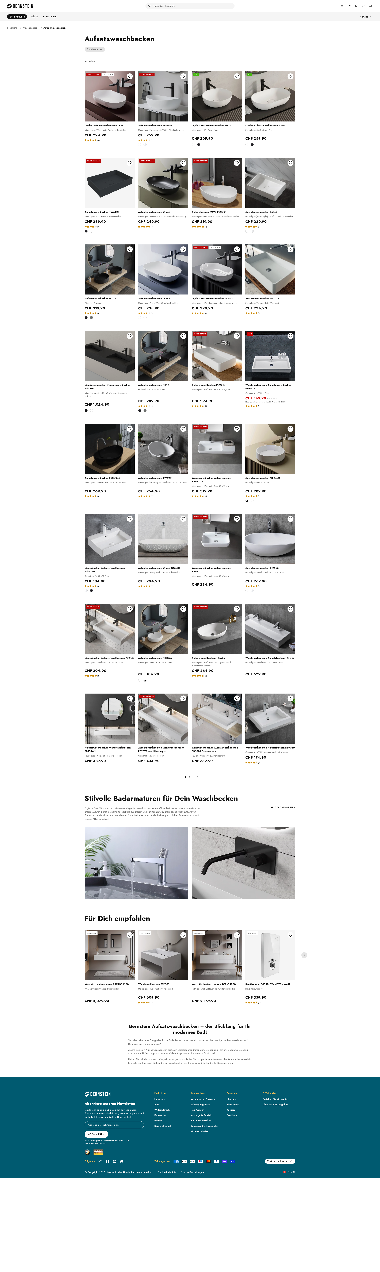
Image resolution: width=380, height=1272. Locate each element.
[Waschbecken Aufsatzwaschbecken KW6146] (110, 539)
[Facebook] (107, 1161)
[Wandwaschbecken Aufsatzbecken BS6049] (270, 719)
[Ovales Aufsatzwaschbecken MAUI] (217, 96)
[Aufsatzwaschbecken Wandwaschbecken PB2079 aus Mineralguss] (163, 719)
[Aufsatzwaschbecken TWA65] (270, 539)
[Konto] (356, 6)
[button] (91, 140)
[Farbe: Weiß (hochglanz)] (145, 144)
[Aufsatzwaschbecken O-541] (163, 269)
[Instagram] (100, 1161)
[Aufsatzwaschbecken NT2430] (270, 449)
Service (364, 16)
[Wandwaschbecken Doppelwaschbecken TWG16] (110, 356)
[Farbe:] (139, 317)
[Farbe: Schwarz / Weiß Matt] (246, 500)
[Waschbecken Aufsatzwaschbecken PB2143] (110, 629)
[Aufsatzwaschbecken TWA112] (110, 183)
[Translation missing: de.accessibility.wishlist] (363, 6)
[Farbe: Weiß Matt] (139, 144)
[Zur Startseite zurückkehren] (20, 5)
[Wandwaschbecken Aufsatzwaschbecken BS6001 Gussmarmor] (217, 719)
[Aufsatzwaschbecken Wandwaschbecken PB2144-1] (110, 719)
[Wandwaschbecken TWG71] (163, 955)
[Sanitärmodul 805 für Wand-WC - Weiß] (270, 955)
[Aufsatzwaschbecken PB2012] (270, 269)
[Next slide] (304, 955)
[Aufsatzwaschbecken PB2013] (217, 356)
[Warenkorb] (370, 6)
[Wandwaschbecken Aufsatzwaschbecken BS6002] (270, 356)
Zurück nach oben (277, 1161)
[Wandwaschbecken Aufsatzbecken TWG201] (217, 539)
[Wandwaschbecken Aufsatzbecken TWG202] (217, 449)
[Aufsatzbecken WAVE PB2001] (217, 183)
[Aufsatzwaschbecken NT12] (163, 356)
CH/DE (291, 1172)
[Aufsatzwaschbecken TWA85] (217, 629)
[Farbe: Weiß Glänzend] (86, 590)
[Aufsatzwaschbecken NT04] (110, 269)
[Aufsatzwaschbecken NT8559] (163, 629)
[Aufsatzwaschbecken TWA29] (163, 449)
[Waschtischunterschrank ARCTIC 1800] (217, 955)
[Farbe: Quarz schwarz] (86, 410)
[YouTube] (122, 1161)
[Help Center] (349, 6)
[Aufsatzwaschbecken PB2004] (163, 96)
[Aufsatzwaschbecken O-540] (163, 183)
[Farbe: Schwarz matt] (198, 144)
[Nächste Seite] (197, 777)
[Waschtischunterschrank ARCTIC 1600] (110, 955)
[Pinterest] (114, 1161)
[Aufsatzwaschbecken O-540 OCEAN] (163, 539)
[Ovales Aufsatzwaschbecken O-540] (110, 96)
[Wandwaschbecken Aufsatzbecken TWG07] (270, 629)
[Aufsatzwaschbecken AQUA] (270, 183)
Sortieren (92, 49)
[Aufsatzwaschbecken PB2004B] (110, 449)
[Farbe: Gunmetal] (91, 317)
